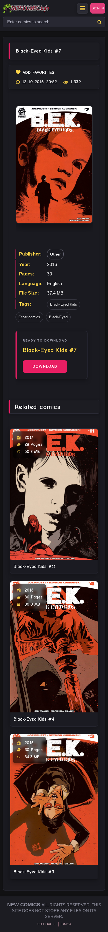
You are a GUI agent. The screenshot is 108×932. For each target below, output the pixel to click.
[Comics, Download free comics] (36, 8)
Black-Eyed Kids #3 (34, 871)
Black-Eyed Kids (63, 304)
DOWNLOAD (44, 366)
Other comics (29, 317)
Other (55, 254)
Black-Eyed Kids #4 (34, 719)
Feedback (46, 924)
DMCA (66, 924)
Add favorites (38, 72)
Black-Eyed (58, 317)
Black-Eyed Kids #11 (35, 566)
